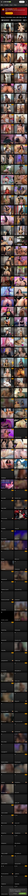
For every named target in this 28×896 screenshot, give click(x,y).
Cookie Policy (18, 891)
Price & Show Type (17, 20)
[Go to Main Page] (8, 1)
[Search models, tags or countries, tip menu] (26, 5)
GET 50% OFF (9, 13)
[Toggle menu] (1, 2)
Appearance (6, 20)
